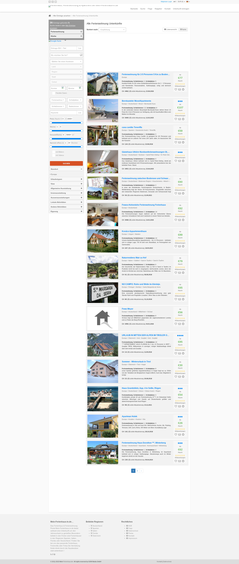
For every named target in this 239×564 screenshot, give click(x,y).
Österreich (96, 536)
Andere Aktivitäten (58, 207)
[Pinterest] (56, 2)
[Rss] (50, 2)
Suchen (66, 163)
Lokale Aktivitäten (58, 202)
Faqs (130, 528)
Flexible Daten (61, 93)
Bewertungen (180, 86)
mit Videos (59, 155)
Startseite (134, 9)
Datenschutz (133, 531)
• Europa (53, 174)
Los (79, 48)
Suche (142, 9)
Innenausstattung (58, 193)
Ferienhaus (67, 562)
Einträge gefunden (59, 23)
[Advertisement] (137, 52)
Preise (130, 533)
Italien (94, 531)
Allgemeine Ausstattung (61, 188)
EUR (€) (181, 1)
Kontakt (168, 9)
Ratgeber (158, 9)
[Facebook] (53, 2)
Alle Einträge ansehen (61, 16)
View (53, 184)
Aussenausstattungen (60, 198)
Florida (95, 533)
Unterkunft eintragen (181, 9)
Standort (54, 169)
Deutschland (97, 526)
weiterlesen (59, 551)
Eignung (54, 211)
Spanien (95, 528)
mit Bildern (59, 152)
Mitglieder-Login (166, 1)
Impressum (132, 538)
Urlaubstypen (56, 179)
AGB (130, 526)
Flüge (150, 9)
